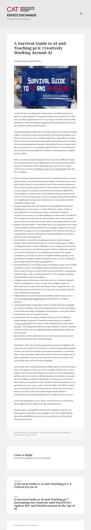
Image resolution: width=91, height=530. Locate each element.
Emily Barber (34, 432)
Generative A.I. (19, 435)
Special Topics (31, 435)
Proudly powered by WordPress (26, 525)
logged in (29, 458)
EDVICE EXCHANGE (21, 15)
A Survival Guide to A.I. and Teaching (56, 432)
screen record (22, 323)
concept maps (26, 298)
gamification (38, 298)
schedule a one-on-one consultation (50, 169)
